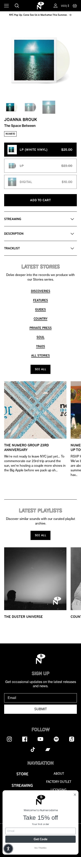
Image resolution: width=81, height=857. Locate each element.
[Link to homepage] (40, 5)
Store (22, 774)
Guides (40, 309)
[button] (75, 6)
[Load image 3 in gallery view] (49, 107)
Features (40, 300)
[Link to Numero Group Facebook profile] (24, 739)
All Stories (40, 355)
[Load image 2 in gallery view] (30, 107)
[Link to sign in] (56, 6)
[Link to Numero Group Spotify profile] (56, 739)
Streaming (22, 785)
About (59, 773)
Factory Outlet (58, 782)
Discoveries (40, 291)
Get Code (40, 839)
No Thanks (40, 847)
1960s (40, 346)
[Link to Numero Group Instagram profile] (9, 739)
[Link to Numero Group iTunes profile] (71, 739)
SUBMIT (40, 709)
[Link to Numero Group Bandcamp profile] (47, 749)
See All (40, 369)
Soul (40, 337)
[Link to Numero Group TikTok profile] (33, 749)
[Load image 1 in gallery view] (11, 107)
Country (40, 319)
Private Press (40, 328)
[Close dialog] (74, 794)
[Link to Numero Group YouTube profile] (40, 739)
